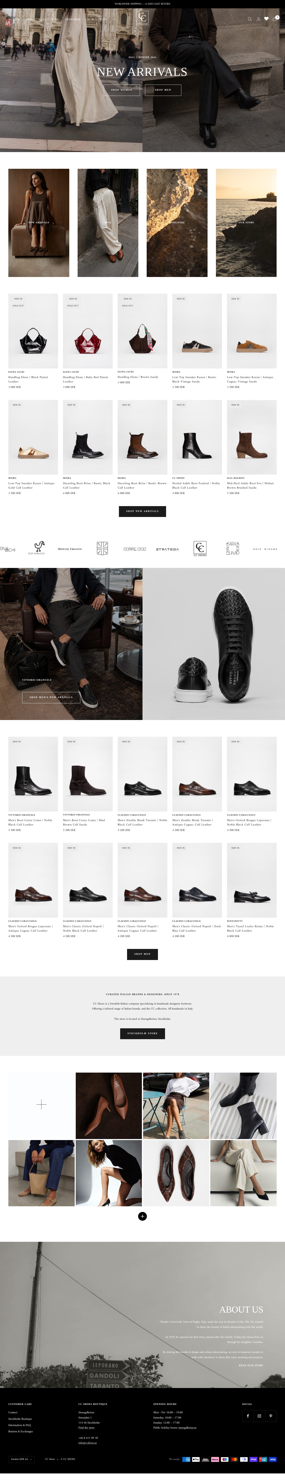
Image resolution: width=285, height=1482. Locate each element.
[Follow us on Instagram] (259, 1416)
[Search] (250, 19)
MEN (29, 19)
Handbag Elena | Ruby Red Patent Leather (85, 379)
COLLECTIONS (49, 19)
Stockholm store (142, 1033)
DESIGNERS (73, 19)
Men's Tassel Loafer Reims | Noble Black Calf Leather (250, 928)
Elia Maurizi (236, 478)
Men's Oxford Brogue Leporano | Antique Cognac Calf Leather (30, 928)
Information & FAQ (19, 1425)
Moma (176, 372)
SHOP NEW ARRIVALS (142, 511)
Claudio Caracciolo (132, 815)
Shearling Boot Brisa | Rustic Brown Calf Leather (142, 485)
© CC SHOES (68, 1459)
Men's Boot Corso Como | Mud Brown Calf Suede (84, 822)
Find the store (86, 1427)
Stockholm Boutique (20, 1419)
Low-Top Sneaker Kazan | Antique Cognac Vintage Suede (250, 379)
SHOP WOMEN (121, 90)
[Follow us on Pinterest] (271, 1416)
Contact (12, 1412)
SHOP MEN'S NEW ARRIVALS (51, 697)
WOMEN (13, 19)
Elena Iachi (16, 372)
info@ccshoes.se (87, 1443)
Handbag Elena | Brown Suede (138, 377)
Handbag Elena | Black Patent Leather (28, 379)
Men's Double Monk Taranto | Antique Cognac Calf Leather (192, 822)
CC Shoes (178, 478)
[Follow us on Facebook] (248, 1416)
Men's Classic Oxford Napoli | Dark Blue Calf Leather (196, 928)
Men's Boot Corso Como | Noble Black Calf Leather (30, 822)
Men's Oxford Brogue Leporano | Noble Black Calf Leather (249, 822)
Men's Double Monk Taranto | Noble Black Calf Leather (142, 822)
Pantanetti (235, 921)
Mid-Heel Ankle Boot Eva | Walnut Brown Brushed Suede (250, 485)
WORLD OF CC (96, 19)
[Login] (258, 19)
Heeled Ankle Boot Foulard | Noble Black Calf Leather (196, 485)
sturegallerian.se (187, 1427)
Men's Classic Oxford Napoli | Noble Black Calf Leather (83, 928)
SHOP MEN (163, 90)
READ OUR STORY (251, 1365)
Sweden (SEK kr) (19, 1459)
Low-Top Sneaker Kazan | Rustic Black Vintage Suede (194, 379)
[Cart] (274, 19)
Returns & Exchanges (20, 1431)
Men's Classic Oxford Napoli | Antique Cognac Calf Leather (138, 928)
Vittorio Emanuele (21, 815)
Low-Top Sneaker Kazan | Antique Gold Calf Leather (31, 485)
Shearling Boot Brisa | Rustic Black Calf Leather (86, 485)
